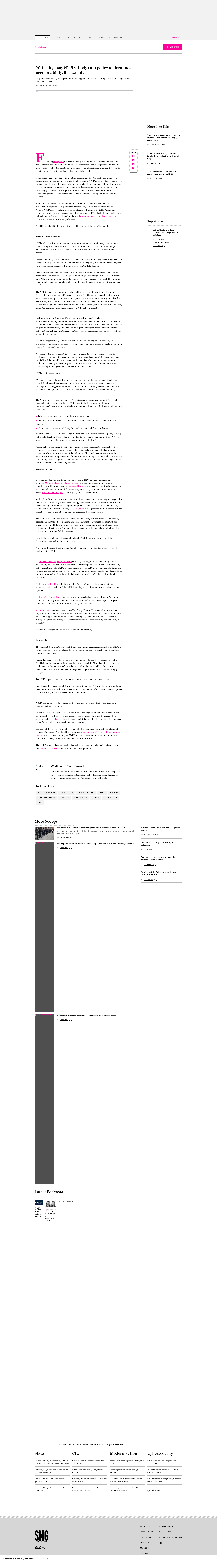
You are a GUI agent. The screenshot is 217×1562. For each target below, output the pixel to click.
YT (177, 1542)
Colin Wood (42, 85)
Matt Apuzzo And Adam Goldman (96, 732)
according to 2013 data (80, 508)
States (102, 793)
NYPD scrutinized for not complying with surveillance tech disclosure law (91, 827)
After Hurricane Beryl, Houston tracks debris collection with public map (163, 156)
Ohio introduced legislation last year (62, 482)
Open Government (46, 797)
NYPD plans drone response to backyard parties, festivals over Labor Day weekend (95, 843)
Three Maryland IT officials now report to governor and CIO (162, 173)
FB (160, 1542)
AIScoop (56, 37)
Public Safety (66, 793)
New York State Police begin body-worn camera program (159, 873)
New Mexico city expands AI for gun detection (157, 843)
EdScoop (118, 37)
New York (114, 793)
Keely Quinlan (156, 163)
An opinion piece (44, 610)
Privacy (95, 797)
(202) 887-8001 (165, 1532)
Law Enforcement (85, 793)
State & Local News (46, 793)
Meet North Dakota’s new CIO (39, 1213)
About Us (40, 1547)
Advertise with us (167, 1526)
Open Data (64, 797)
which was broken (49, 748)
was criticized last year (52, 492)
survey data (58, 161)
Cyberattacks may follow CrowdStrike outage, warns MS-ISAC (165, 232)
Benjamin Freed (150, 864)
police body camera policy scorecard (55, 561)
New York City (110, 797)
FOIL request (58, 718)
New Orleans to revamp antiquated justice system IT (160, 829)
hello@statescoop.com (170, 1537)
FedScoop (70, 37)
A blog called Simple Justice (49, 597)
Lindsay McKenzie (151, 835)
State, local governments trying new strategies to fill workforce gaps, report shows (164, 138)
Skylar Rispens (66, 838)
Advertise (176, 38)
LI (168, 1542)
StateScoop (42, 38)
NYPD (40, 802)
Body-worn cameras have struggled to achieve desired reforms (158, 858)
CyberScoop (104, 37)
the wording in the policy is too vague (96, 216)
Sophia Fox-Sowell (158, 145)
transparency (80, 797)
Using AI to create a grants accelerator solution (50, 1215)
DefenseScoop (86, 37)
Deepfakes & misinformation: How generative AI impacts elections (91, 1444)
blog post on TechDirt (48, 583)
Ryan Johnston (150, 879)
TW (165, 1542)
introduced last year (77, 486)
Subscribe (174, 47)
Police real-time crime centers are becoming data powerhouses (86, 1015)
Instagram (173, 1542)
